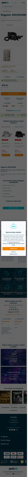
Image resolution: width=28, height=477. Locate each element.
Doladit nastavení (13, 254)
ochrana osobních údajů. (15, 242)
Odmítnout (13, 251)
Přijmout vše (13, 248)
